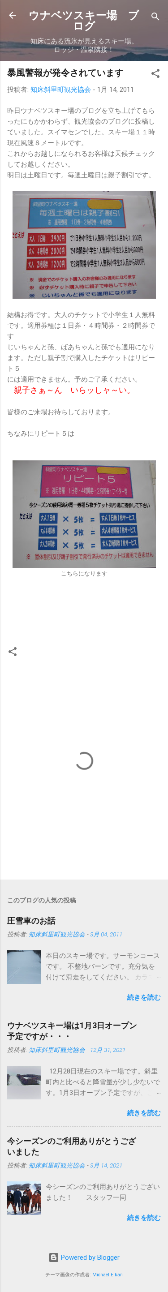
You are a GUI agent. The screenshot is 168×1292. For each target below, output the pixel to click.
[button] (155, 75)
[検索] (155, 18)
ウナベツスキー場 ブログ (84, 20)
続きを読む (144, 997)
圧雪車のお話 (31, 920)
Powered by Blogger (89, 1257)
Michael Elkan (107, 1275)
